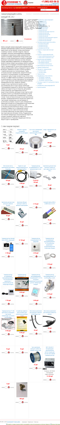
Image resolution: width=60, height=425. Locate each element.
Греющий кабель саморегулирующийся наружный (47, 37)
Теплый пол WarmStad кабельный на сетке (46, 56)
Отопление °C (14, 2)
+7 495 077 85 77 (55, 3)
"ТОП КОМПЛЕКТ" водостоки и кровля (45, 80)
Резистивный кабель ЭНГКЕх (43, 43)
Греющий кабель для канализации (44, 40)
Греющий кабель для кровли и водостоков (46, 31)
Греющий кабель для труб (43, 36)
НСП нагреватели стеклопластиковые (45, 64)
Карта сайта (17, 421)
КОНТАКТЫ (32, 8)
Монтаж (36, 422)
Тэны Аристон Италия (42, 72)
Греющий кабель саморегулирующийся (41, 13)
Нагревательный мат (41, 87)
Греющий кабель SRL (42, 21)
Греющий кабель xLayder (43, 28)
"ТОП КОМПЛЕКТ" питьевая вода (44, 77)
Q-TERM (39, 53)
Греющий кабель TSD (42, 25)
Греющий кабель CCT (42, 24)
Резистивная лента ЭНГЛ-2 (43, 46)
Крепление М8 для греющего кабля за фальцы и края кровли (22, 203)
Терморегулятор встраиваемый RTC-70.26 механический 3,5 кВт (35, 167)
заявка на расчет (42, 8)
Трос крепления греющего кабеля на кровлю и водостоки (35, 348)
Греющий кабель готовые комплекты (44, 76)
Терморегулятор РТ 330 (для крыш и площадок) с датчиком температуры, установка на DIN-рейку (8, 314)
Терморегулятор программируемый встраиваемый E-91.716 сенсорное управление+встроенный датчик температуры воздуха (35, 279)
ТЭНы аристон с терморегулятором (44, 69)
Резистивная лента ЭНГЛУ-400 (43, 48)
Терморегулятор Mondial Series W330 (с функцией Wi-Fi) (8, 240)
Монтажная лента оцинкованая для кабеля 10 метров (8, 167)
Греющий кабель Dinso (42, 23)
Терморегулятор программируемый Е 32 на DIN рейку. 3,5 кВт (50, 276)
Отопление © (10, 421)
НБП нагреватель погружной (43, 62)
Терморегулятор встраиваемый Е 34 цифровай (36, 240)
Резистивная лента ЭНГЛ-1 (43, 45)
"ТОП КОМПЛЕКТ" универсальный (44, 79)
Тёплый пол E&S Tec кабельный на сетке (45, 57)
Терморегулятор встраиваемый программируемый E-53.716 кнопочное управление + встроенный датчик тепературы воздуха (8, 279)
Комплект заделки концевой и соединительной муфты (22, 131)
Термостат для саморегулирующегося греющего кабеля (22, 167)
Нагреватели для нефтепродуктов (44, 59)
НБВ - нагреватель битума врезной (44, 61)
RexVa (39, 51)
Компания (24, 422)
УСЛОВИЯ (25, 8)
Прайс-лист (30, 422)
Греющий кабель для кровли (43, 33)
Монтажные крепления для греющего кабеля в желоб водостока (36, 312)
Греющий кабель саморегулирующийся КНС (46, 85)
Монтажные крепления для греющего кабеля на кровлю (49, 312)
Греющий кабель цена (54, 13)
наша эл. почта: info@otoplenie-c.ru (49, 5)
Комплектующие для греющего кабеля (45, 65)
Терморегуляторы (41, 74)
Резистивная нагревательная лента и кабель (46, 42)
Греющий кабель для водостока (44, 34)
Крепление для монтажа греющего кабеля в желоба (8, 203)
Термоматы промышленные (43, 67)
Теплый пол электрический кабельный (45, 54)
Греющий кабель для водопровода (45, 39)
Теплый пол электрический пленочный (45, 50)
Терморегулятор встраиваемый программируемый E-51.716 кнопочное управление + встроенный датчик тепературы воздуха (49, 243)
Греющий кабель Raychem (43, 27)
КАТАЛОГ (18, 8)
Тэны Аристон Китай (42, 70)
